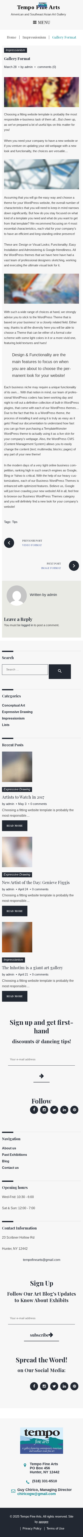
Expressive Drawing (17, 712)
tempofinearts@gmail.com (41, 1260)
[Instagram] (44, 1110)
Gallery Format (17, 58)
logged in (27, 625)
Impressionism (34, 37)
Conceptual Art (13, 705)
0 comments (38, 804)
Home (11, 37)
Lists (5, 725)
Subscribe (39, 1335)
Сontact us (10, 1167)
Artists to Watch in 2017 (23, 797)
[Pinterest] (74, 1110)
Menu (43, 22)
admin (29, 67)
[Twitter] (54, 1110)
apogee (43, 1521)
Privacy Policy (32, 1528)
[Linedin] (64, 1110)
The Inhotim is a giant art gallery (32, 967)
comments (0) (46, 67)
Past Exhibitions (14, 1154)
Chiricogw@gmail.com (36, 1494)
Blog (5, 1161)
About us (9, 1148)
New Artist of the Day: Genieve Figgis (36, 882)
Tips (15, 522)
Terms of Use (55, 1528)
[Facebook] (34, 1110)
